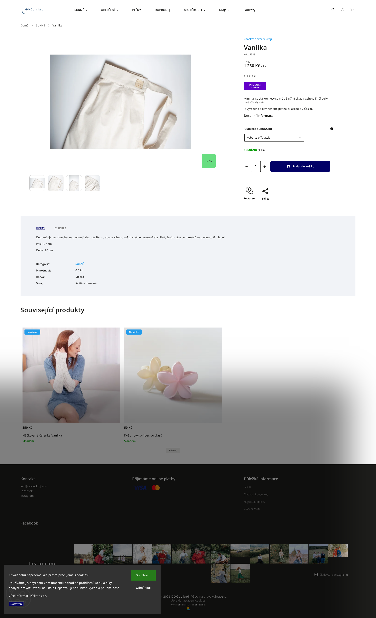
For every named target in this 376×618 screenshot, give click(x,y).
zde (43, 596)
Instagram (27, 495)
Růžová (173, 450)
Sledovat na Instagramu (334, 574)
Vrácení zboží (252, 509)
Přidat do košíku (304, 166)
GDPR (247, 487)
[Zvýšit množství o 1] (264, 166)
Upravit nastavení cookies (188, 600)
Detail (215, 430)
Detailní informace (259, 115)
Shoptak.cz (200, 604)
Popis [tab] (40, 228)
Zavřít (322, 205)
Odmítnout (143, 588)
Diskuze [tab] (60, 228)
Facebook (27, 491)
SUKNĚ (79, 264)
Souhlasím (143, 575)
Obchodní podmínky (256, 494)
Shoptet (181, 604)
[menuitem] (84, 10)
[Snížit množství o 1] (246, 166)
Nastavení (16, 604)
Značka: (258, 39)
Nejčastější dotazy (254, 502)
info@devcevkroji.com (34, 486)
